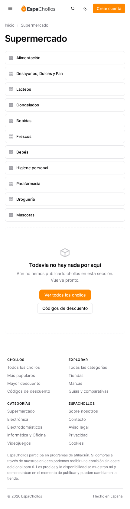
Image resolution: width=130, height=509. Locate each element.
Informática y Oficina (26, 435)
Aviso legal (79, 427)
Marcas (75, 383)
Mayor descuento (24, 383)
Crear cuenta (109, 8)
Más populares (21, 375)
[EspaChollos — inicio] (38, 8)
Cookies (76, 443)
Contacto (77, 419)
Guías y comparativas (89, 391)
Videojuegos (19, 443)
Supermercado (21, 411)
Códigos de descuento (65, 308)
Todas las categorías (88, 367)
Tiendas (76, 375)
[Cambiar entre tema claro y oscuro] (85, 8)
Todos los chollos (23, 367)
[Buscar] (72, 8)
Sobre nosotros (83, 411)
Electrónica (17, 419)
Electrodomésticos (24, 427)
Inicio (10, 25)
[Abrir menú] (10, 8)
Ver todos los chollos (65, 294)
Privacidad (78, 435)
